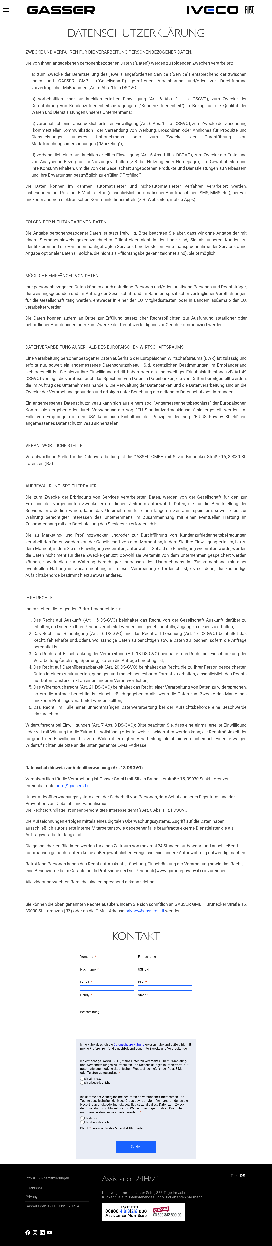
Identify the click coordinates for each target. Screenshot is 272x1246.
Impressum (35, 1187)
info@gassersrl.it (73, 785)
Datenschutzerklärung (128, 1044)
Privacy (31, 1197)
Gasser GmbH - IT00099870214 (52, 1206)
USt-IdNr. (144, 969)
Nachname (88, 969)
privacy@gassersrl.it (144, 910)
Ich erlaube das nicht (97, 1082)
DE (242, 1176)
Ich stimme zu (92, 1078)
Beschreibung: (90, 1012)
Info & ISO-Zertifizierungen (47, 1178)
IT (231, 1176)
